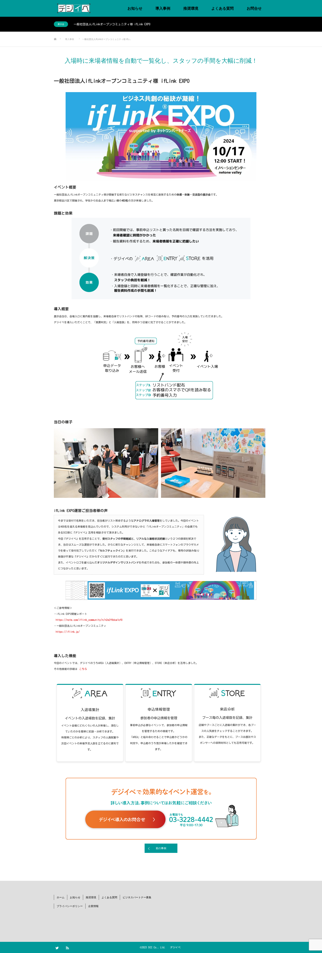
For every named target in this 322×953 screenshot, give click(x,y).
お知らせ (134, 8)
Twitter (58, 947)
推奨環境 (190, 8)
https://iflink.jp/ (68, 631)
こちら (83, 669)
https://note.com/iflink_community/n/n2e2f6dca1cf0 (89, 620)
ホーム (60, 897)
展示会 (61, 24)
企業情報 (93, 906)
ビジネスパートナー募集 (137, 897)
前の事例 (161, 848)
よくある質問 (222, 8)
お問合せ (254, 8)
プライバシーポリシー (70, 906)
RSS (68, 947)
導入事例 (162, 8)
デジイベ (175, 947)
